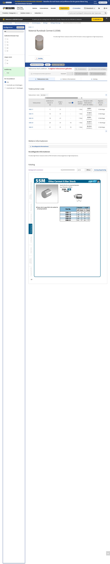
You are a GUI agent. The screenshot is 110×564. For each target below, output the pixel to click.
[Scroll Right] (81, 98)
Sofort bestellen (82, 74)
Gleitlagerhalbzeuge (55, 23)
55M (8, 73)
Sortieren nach (94, 103)
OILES (30, 27)
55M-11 (31, 109)
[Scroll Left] (45, 98)
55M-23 (31, 123)
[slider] (62, 170)
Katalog (40, 58)
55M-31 (31, 127)
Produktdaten (82, 69)
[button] (102, 2)
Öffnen (88, 170)
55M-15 (31, 114)
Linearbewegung (36, 23)
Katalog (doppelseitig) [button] (100, 170)
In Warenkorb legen (98, 74)
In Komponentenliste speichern (42, 73)
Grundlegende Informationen (40, 146)
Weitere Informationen (68, 79)
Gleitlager (45, 23)
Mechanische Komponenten (22, 23)
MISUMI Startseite (7, 23)
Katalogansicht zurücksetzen (36, 170)
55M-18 (31, 118)
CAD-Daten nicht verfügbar (98, 69)
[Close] (106, 18)
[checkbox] (14, 39)
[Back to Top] (108, 553)
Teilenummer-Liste (42, 79)
